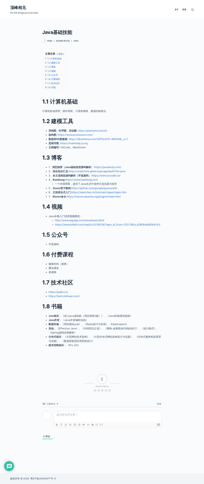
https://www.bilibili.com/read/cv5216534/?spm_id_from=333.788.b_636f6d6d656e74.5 (107, 224)
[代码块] (88, 425)
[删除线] (70, 425)
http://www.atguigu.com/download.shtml (79, 220)
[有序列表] (75, 425)
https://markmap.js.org (74, 143)
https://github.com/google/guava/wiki (94, 188)
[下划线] (66, 425)
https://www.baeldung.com (81, 179)
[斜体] (61, 425)
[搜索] (192, 9)
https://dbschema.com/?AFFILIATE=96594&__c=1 (98, 139)
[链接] (92, 425)
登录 (158, 403)
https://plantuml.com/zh (92, 130)
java (75, 41)
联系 (184, 9)
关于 (176, 9)
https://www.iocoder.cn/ (106, 175)
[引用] (83, 425)
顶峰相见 (18, 7)
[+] (101, 424)
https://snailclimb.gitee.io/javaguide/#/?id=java (97, 171)
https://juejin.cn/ (58, 292)
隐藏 (60, 54)
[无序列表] (79, 425)
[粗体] (57, 425)
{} (97, 424)
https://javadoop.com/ (107, 167)
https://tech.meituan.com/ (64, 296)
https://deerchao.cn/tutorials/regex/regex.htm (99, 192)
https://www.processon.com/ (75, 134)
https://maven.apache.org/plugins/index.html (94, 196)
